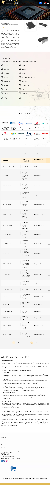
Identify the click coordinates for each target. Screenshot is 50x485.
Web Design (27, 478)
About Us (3, 437)
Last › (36, 342)
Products (5, 23)
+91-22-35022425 (9, 458)
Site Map (45, 478)
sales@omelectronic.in (10, 456)
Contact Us (4, 444)
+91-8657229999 (17, 458)
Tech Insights (4, 441)
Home (2, 23)
